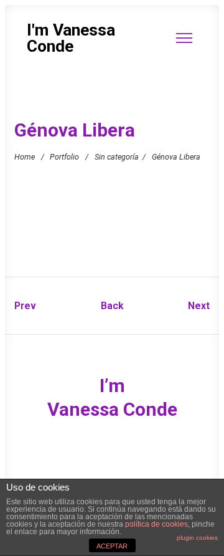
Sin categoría (117, 156)
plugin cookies (197, 537)
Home (24, 156)
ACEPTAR (112, 546)
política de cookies (156, 524)
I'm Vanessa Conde (71, 38)
